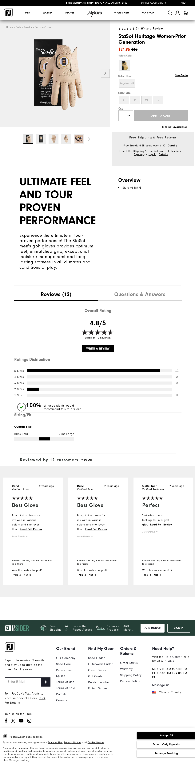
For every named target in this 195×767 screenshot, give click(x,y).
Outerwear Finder (100, 664)
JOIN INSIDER (153, 627)
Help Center (173, 657)
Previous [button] (4, 73)
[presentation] (56, 295)
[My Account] (177, 13)
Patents (61, 694)
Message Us (160, 685)
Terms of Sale (65, 688)
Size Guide (181, 75)
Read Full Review (31, 529)
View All (86, 459)
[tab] (185, 13)
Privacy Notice (72, 742)
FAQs (170, 661)
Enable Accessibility (153, 2)
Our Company (65, 658)
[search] (170, 13)
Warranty (126, 669)
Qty (121, 108)
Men (27, 12)
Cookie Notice (96, 742)
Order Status (129, 663)
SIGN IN (179, 627)
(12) (135, 28)
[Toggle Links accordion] (69, 648)
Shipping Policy (131, 675)
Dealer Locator (98, 682)
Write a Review (152, 28)
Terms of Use (55, 742)
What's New (121, 12)
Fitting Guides (98, 688)
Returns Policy (130, 681)
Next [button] (105, 73)
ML (146, 100)
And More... (128, 627)
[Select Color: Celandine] (124, 65)
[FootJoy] (8, 13)
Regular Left (127, 83)
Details (172, 145)
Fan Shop (147, 12)
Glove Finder (97, 670)
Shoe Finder (96, 658)
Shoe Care (63, 664)
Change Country (170, 692)
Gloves (69, 12)
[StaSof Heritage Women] (55, 73)
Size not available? (174, 127)
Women (48, 12)
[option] (55, 73)
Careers (61, 700)
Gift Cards (95, 676)
